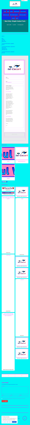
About (8, 11)
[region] (9, 420)
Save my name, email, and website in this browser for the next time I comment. (13, 398)
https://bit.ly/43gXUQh (8, 91)
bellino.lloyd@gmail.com (9, 82)
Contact (11, 11)
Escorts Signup (23, 11)
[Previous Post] (8, 375)
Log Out (13, 18)
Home (5, 11)
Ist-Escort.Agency (15, 134)
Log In (17, 18)
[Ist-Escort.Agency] (15, 4)
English (23, 0)
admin (15, 24)
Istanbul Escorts (16, 11)
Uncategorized (20, 24)
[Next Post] (21, 375)
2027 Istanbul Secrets (14, 14)
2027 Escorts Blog (22, 14)
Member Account (6, 14)
